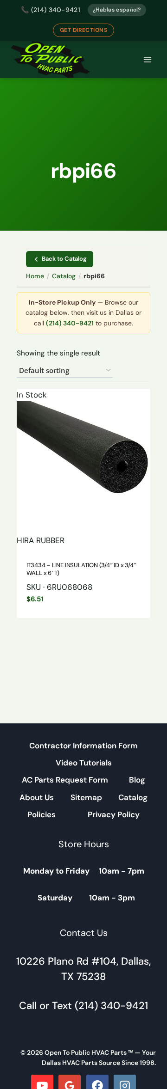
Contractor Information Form (83, 745)
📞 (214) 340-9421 (50, 10)
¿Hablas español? (117, 9)
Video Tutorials (84, 763)
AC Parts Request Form (65, 780)
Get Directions (84, 30)
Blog (137, 780)
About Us (36, 797)
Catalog (64, 276)
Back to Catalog (64, 259)
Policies (41, 814)
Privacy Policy (114, 814)
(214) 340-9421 (70, 323)
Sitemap (86, 797)
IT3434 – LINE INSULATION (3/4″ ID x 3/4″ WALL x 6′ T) (81, 569)
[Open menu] (147, 60)
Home (35, 276)
